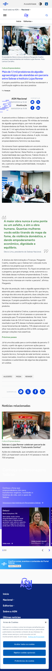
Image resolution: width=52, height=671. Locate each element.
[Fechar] (45, 622)
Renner (28, 377)
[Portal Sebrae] (7, 3)
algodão (8, 377)
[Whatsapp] (32, 102)
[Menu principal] (5, 15)
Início (18, 21)
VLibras (46, 4)
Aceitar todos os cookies (24, 644)
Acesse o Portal (13, 566)
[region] (24, 644)
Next (49, 550)
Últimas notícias (12, 617)
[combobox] (26, 10)
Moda (18, 377)
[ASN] (26, 584)
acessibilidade (30, 4)
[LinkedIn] (38, 108)
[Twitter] (38, 102)
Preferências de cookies (24, 661)
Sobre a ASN (10, 611)
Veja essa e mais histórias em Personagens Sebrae (22, 503)
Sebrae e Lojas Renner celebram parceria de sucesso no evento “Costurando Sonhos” (23, 446)
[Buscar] (46, 15)
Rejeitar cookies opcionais (24, 653)
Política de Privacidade (36, 637)
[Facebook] (32, 108)
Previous (42, 550)
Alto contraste (40, 4)
